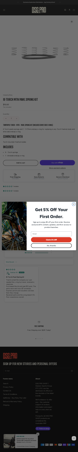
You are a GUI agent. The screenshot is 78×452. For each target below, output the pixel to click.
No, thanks (51, 245)
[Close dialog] (73, 204)
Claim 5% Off (51, 239)
